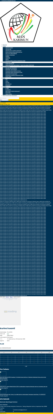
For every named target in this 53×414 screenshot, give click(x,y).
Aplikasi (4, 87)
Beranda (5, 45)
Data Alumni (8, 84)
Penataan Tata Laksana (11, 69)
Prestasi (7, 82)
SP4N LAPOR (8, 76)
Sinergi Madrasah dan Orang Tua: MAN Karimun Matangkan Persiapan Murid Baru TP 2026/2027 (23, 394)
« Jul (26, 366)
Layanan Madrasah (7, 62)
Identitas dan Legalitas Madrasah (13, 50)
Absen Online (9, 94)
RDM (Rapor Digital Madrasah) (13, 91)
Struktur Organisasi (10, 55)
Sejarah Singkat (9, 47)
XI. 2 (8, 334)
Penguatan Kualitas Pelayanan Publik (14, 75)
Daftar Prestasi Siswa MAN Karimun (14, 52)
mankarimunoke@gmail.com (9, 0)
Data (4, 78)
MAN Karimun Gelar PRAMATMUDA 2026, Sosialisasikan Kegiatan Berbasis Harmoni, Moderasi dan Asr (23, 386)
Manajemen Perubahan (11, 68)
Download (8, 85)
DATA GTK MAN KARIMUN (11, 53)
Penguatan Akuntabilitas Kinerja (13, 71)
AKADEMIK (8, 58)
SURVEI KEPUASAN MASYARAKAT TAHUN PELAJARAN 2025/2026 (20, 65)
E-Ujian (7, 88)
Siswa (7, 81)
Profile (4, 46)
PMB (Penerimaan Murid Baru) (10, 95)
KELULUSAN (8, 92)
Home (7, 297)
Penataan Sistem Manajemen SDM (14, 72)
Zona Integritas (6, 66)
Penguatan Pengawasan (11, 74)
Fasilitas (7, 56)
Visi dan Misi (8, 49)
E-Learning (8, 89)
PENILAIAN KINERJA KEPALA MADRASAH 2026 (15, 60)
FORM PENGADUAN (10, 63)
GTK (6, 79)
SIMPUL (7, 59)
